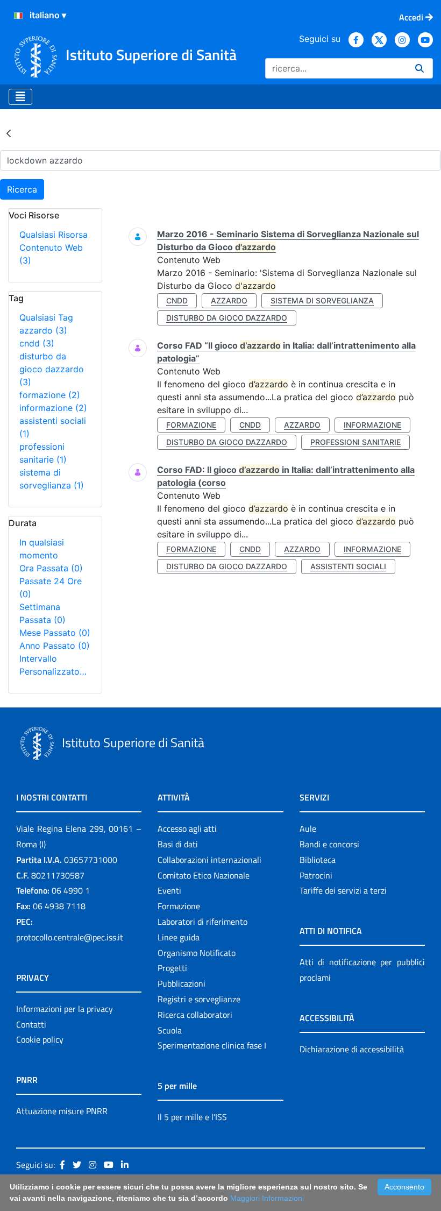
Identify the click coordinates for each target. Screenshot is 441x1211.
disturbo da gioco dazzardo (51, 369)
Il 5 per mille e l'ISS (192, 1116)
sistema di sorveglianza (322, 300)
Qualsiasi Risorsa (53, 234)
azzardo (43, 330)
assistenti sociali (348, 566)
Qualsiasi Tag (46, 317)
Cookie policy (39, 1039)
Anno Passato (54, 645)
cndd (36, 343)
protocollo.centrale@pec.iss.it (69, 937)
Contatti (31, 1024)
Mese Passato (54, 632)
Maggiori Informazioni (267, 1198)
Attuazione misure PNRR (62, 1110)
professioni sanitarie (355, 442)
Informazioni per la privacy (64, 1008)
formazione (49, 394)
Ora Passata (51, 568)
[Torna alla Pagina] (8, 132)
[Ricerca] (419, 68)
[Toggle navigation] (20, 97)
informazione (53, 407)
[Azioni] (18, 15)
